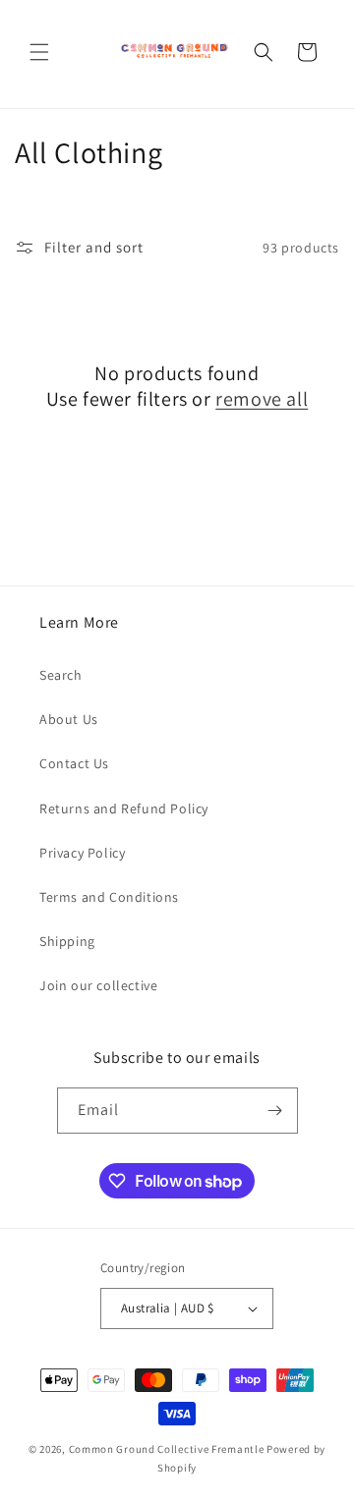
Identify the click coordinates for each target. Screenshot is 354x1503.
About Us (68, 719)
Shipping (67, 941)
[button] (39, 52)
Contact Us (74, 763)
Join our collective (98, 985)
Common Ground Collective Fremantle (168, 1449)
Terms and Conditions (109, 897)
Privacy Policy (82, 853)
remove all (261, 399)
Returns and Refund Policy (123, 808)
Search (61, 675)
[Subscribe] (275, 1110)
